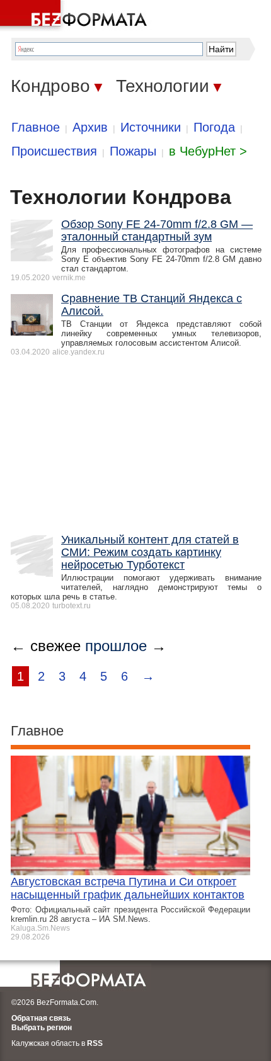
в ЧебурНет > (208, 151)
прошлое (116, 645)
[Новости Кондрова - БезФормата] (75, 15)
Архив (90, 127)
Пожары (133, 151)
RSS (95, 1043)
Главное (35, 127)
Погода (214, 127)
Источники (150, 127)
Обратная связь (41, 1018)
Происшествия (54, 151)
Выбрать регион (41, 1027)
